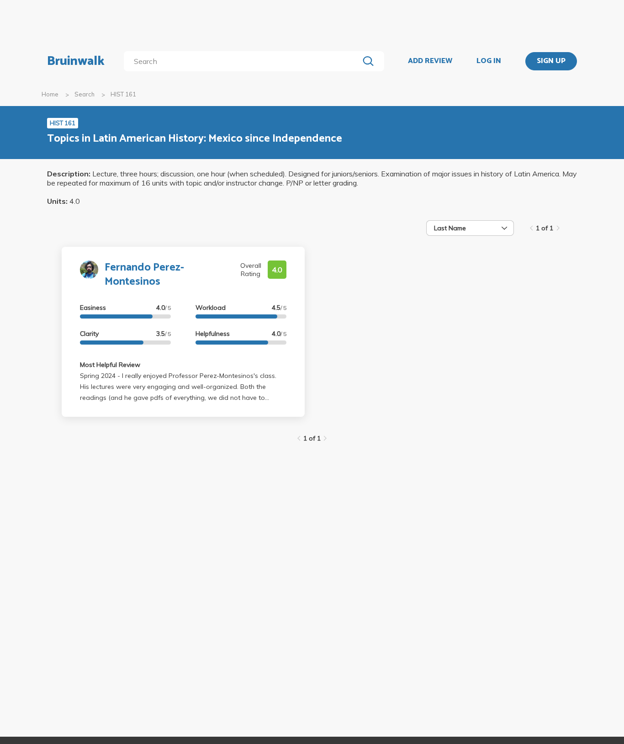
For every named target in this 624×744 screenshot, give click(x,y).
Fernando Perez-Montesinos (144, 275)
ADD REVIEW (430, 61)
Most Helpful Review (110, 365)
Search (84, 94)
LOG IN (488, 61)
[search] (243, 61)
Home (50, 94)
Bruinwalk (76, 61)
